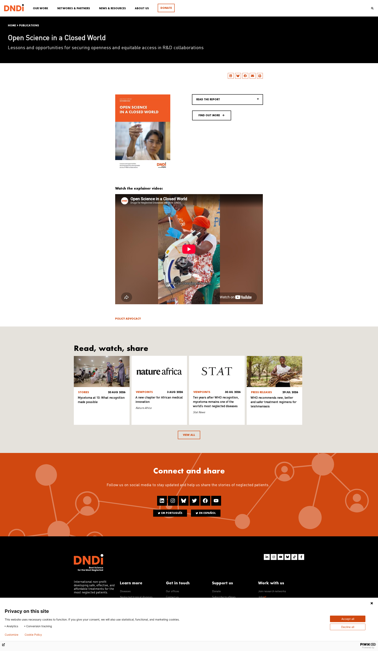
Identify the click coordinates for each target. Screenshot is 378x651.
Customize (11, 634)
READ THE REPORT (208, 99)
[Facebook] (205, 501)
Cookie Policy (33, 634)
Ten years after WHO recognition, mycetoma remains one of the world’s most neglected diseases (216, 402)
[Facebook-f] (301, 557)
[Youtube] (216, 501)
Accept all (347, 619)
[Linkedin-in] (267, 557)
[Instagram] (173, 501)
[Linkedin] (162, 501)
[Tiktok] (294, 557)
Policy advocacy (128, 318)
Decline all (347, 627)
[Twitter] (194, 501)
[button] (231, 76)
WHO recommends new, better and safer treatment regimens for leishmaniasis (273, 402)
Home (12, 25)
